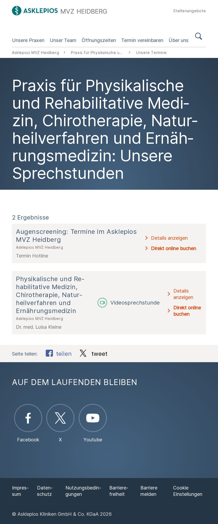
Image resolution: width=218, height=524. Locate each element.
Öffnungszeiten (99, 40)
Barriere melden (148, 491)
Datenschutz (45, 491)
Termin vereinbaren (142, 40)
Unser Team (63, 40)
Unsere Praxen (28, 40)
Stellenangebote (189, 11)
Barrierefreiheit (118, 491)
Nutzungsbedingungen (83, 491)
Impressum (20, 491)
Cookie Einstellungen (187, 491)
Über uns (178, 40)
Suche (198, 37)
